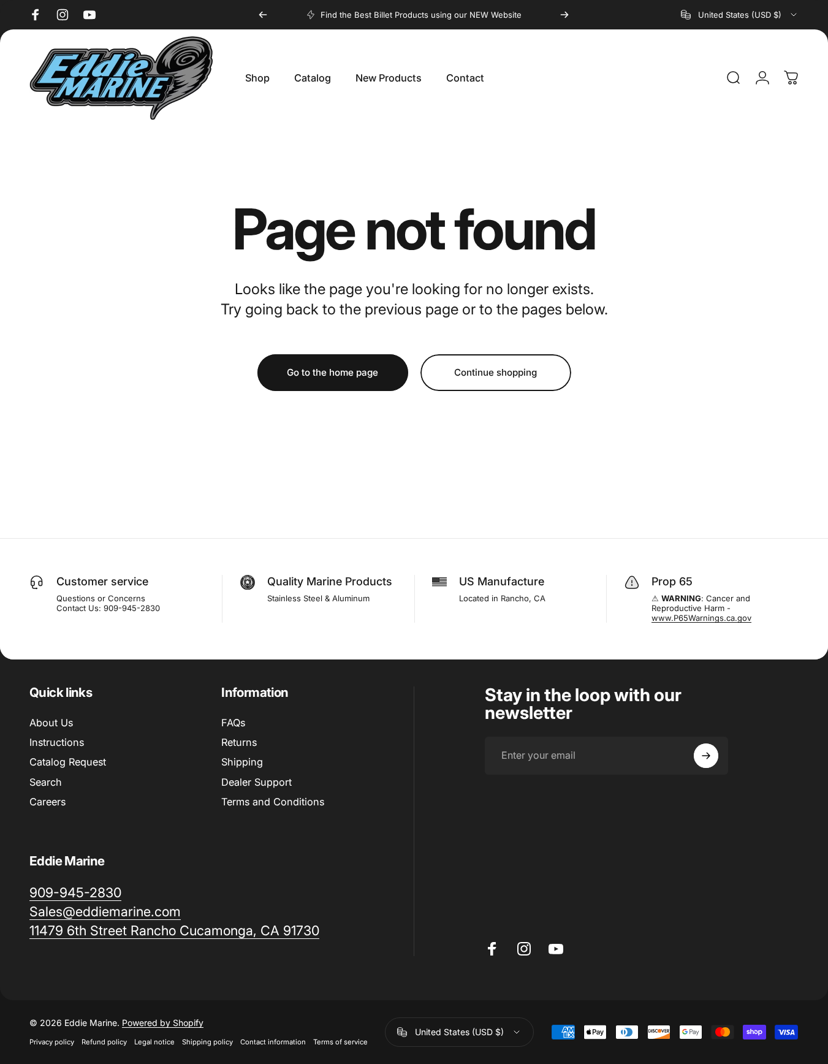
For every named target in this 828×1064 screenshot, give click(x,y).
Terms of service (340, 1042)
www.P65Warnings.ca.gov (701, 618)
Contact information (273, 1042)
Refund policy (104, 1042)
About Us (51, 722)
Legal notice (154, 1042)
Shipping (242, 762)
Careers (47, 802)
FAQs (233, 722)
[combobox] (740, 14)
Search (45, 782)
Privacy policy (51, 1042)
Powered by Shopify (162, 1022)
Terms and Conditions (272, 802)
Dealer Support (256, 782)
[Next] (564, 14)
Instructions (56, 742)
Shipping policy (207, 1042)
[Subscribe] (706, 755)
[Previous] (262, 14)
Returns (239, 742)
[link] (75, 892)
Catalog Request (67, 762)
